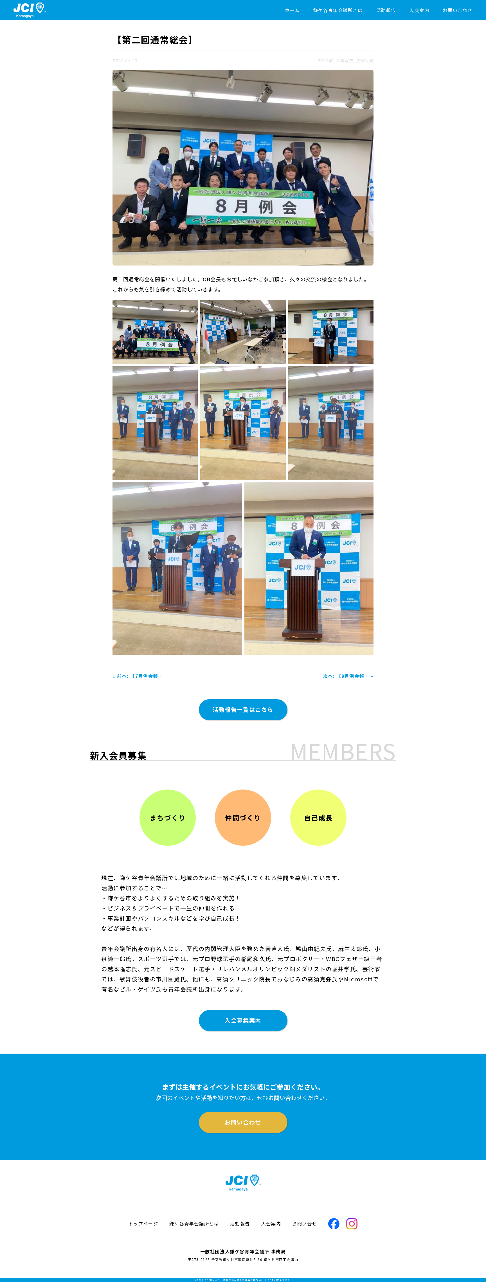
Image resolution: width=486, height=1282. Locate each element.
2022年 (325, 60)
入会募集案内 (243, 1020)
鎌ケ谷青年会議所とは (338, 10)
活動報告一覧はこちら (243, 709)
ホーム (292, 10)
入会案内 (419, 10)
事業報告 (344, 60)
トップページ (143, 1223)
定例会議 (365, 60)
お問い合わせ (457, 10)
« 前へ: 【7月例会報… (137, 676)
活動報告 (386, 10)
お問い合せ (304, 1223)
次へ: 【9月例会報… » (348, 676)
